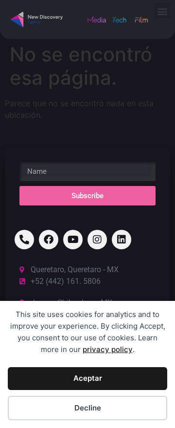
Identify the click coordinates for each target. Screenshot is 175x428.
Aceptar (87, 378)
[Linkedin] (121, 239)
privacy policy (108, 349)
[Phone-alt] (24, 239)
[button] (162, 11)
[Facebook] (48, 239)
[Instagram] (97, 239)
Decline (87, 407)
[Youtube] (73, 239)
